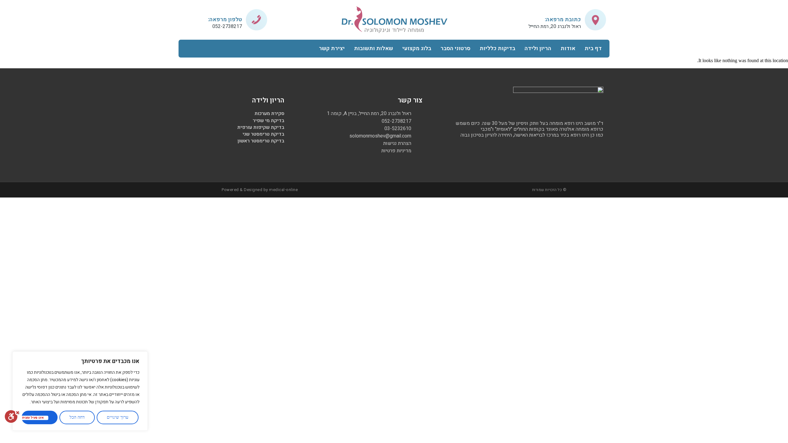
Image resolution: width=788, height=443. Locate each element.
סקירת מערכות (269, 113)
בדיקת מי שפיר (268, 120)
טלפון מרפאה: (225, 19)
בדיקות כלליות (497, 48)
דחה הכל (77, 417)
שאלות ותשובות (373, 48)
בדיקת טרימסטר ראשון (260, 141)
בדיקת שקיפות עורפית (260, 127)
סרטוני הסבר (455, 48)
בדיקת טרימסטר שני (263, 134)
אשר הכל (39, 417)
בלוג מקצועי (416, 48)
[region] (80, 391)
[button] (189, 48)
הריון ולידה (538, 48)
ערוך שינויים (117, 417)
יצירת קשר (332, 48)
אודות (568, 48)
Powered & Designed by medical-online (260, 190)
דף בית (593, 48)
